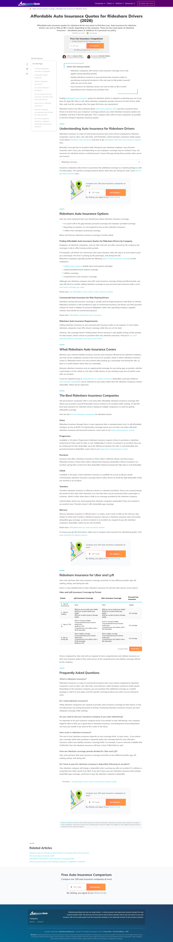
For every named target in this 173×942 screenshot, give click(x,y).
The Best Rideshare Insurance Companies (42, 70)
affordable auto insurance (76, 98)
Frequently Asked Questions (41, 76)
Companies (99, 3)
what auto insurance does (106, 109)
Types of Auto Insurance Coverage (43, 9)
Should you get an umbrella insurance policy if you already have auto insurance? (59, 853)
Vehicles (118, 3)
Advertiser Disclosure (37, 58)
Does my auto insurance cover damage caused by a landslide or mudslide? (57, 862)
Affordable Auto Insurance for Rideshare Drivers (71, 9)
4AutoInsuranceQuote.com (66, 931)
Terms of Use (95, 50)
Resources (129, 3)
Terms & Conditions (118, 931)
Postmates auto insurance (80, 140)
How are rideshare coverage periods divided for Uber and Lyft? (44, 112)
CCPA (127, 931)
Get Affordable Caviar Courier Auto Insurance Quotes (91, 292)
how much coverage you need (71, 287)
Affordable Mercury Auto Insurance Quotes (87, 527)
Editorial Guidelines (67, 823)
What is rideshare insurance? (41, 82)
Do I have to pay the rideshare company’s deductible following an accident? (43, 123)
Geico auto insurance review (122, 430)
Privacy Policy (107, 931)
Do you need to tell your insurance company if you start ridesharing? (44, 97)
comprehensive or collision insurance (97, 379)
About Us (32, 922)
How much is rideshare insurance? (43, 104)
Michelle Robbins (104, 56)
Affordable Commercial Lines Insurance (85, 315)
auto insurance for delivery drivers (73, 535)
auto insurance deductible (70, 382)
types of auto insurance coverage (116, 258)
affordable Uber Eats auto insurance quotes (123, 140)
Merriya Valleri (78, 56)
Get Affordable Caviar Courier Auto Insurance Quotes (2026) (94, 782)
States (109, 3)
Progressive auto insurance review (114, 449)
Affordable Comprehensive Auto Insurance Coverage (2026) (51, 859)
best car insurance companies (82, 414)
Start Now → (136, 649)
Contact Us (40, 922)
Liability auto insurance (72, 266)
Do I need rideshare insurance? (42, 89)
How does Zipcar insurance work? (42, 856)
